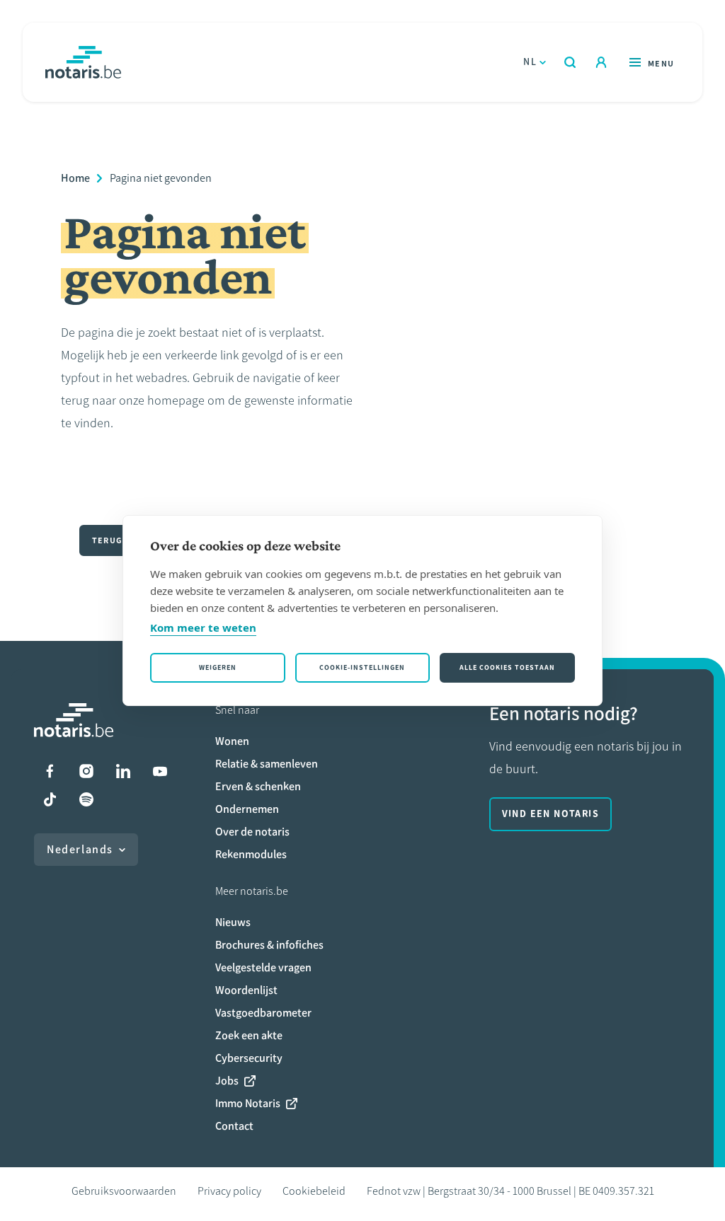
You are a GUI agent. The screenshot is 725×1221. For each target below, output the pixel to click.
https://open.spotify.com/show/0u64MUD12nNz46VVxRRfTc (86, 799)
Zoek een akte (248, 1035)
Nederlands (80, 849)
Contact (234, 1126)
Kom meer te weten (203, 627)
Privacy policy (229, 1191)
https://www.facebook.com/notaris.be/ (49, 771)
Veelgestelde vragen (263, 967)
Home (75, 178)
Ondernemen (247, 809)
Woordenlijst (246, 990)
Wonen (232, 741)
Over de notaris (252, 831)
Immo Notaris (247, 1103)
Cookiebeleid (314, 1191)
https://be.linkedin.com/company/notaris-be (123, 771)
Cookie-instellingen (362, 667)
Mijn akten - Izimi (601, 62)
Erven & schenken (258, 786)
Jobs (227, 1080)
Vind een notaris (550, 814)
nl (530, 62)
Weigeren (217, 667)
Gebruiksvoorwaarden (124, 1191)
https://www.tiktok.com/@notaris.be (49, 799)
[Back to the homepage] (83, 62)
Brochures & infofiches (269, 944)
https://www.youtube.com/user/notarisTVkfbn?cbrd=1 (160, 771)
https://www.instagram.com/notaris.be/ (86, 771)
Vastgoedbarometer (263, 1012)
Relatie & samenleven (266, 763)
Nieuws (233, 922)
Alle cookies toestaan (507, 667)
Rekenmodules (251, 854)
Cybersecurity (248, 1058)
